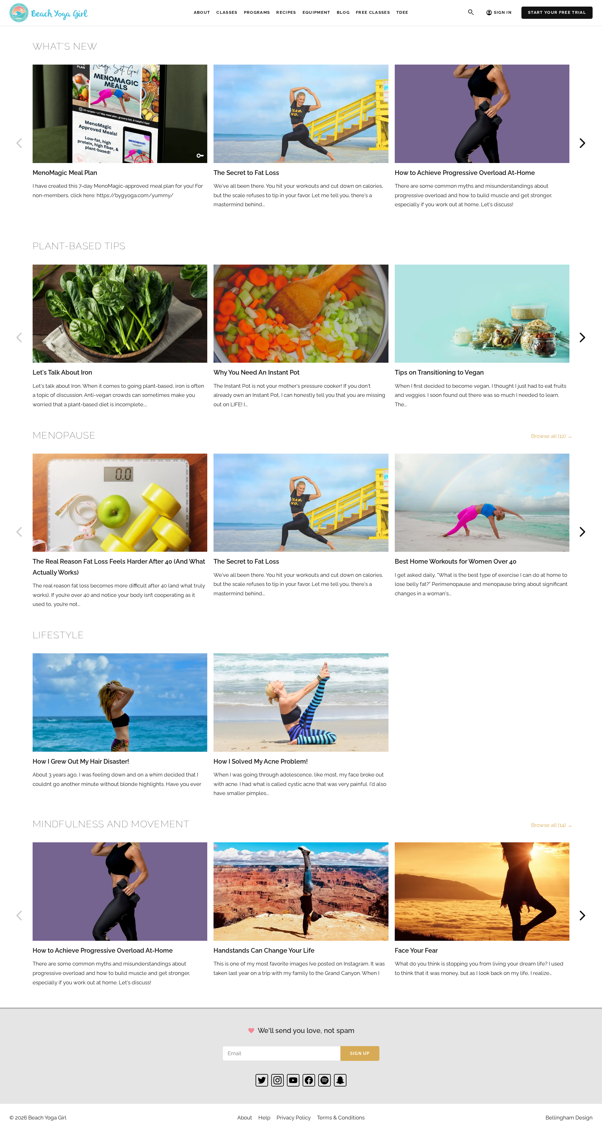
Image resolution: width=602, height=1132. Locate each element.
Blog (343, 12)
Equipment (316, 12)
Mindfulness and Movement (111, 824)
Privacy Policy (294, 1117)
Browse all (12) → (552, 436)
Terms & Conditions (341, 1117)
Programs (257, 12)
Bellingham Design (569, 1117)
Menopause (64, 435)
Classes (226, 12)
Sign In (503, 12)
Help (264, 1117)
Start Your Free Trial (557, 12)
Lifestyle (58, 634)
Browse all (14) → (552, 825)
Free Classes (373, 12)
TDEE (402, 12)
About (202, 12)
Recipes (286, 12)
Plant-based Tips (79, 245)
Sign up (360, 1053)
